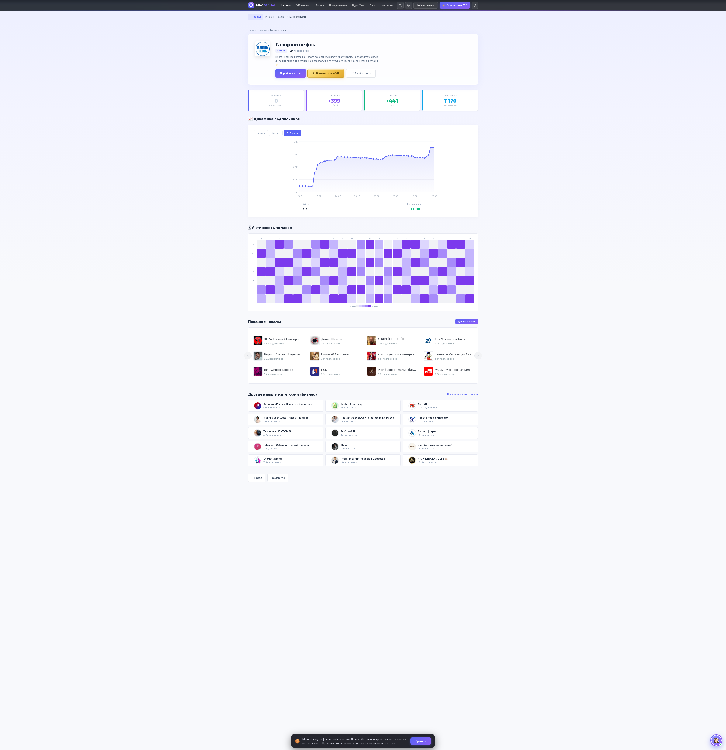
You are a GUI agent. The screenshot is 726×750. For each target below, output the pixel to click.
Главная (269, 16)
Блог (372, 5)
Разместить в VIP (328, 73)
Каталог (286, 5)
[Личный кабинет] (475, 5)
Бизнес (281, 16)
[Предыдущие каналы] (248, 355)
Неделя (261, 133)
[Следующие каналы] (478, 355)
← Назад (255, 16)
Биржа (320, 5)
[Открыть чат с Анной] (716, 740)
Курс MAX (358, 5)
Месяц (275, 133)
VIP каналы (303, 5)
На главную (278, 477)
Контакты (387, 5)
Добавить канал (466, 321)
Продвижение (338, 5)
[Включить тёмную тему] (408, 5)
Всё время (292, 133)
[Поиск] (400, 5)
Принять (420, 741)
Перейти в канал (290, 73)
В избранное (363, 73)
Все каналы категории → (462, 394)
